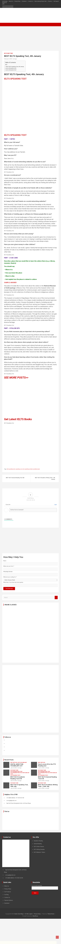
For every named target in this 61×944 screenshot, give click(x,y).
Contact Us (7, 897)
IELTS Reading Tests (15, 775)
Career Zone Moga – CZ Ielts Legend (23, 914)
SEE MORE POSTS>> (16, 377)
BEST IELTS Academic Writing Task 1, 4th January (45, 478)
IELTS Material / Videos (39, 852)
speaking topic (36, 469)
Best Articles (13, 762)
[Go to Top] (57, 937)
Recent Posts (9, 760)
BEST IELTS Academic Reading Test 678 (17, 778)
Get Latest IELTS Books (18, 419)
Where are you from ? (8, 566)
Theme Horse (50, 914)
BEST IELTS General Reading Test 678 (47, 778)
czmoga (15, 58)
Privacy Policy (17, 1)
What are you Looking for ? (10, 577)
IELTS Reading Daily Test (16, 771)
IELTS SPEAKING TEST (11, 68)
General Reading (38, 843)
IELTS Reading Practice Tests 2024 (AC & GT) (19, 773)
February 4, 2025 (8, 58)
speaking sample (29, 469)
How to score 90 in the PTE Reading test (47, 765)
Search (56, 597)
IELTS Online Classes (39, 846)
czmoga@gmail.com (10, 875)
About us (6, 886)
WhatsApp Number (8, 571)
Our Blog (6, 894)
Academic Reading (38, 841)
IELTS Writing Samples (39, 849)
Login (55, 504)
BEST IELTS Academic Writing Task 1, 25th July (48, 785)
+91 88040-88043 (9, 878)
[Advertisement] (30, 39)
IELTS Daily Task (8, 53)
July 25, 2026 (13, 767)
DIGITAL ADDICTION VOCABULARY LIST (16, 765)
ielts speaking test (11, 469)
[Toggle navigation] (4, 24)
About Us (11, 1)
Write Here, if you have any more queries (13, 582)
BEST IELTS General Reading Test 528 (15, 477)
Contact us (30, 1)
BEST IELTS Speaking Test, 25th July (19, 785)
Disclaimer (24, 1)
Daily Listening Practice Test (40, 1)
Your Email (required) (37, 885)
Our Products (7, 891)
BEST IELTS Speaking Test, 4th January (15, 66)
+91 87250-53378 (18, 878)
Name (4, 560)
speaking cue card (20, 469)
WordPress (35, 916)
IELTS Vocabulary (22, 762)
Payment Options (8, 900)
